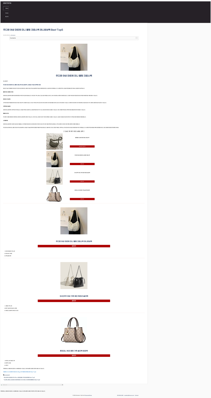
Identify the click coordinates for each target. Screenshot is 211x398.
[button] (4, 21)
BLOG (6, 16)
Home (6, 13)
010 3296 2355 (120, 395)
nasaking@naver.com (129, 395)
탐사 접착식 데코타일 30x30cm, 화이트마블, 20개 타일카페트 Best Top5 (19, 377)
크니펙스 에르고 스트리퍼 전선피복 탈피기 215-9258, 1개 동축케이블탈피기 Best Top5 (22, 379)
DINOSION (7, 3)
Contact (136, 395)
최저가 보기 (82, 181)
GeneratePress (88, 395)
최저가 (74, 246)
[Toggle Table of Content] (136, 38)
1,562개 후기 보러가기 (82, 146)
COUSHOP (7, 375)
